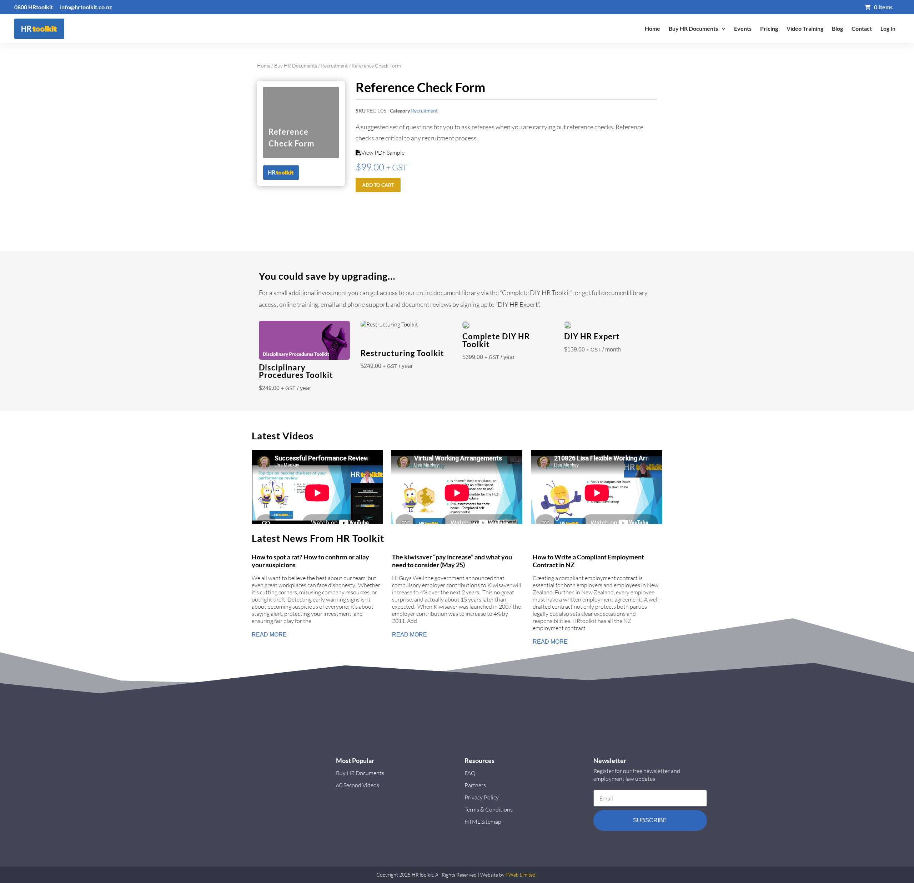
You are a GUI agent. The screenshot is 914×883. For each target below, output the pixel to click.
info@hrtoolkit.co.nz (86, 7)
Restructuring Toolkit (402, 353)
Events (743, 28)
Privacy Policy (481, 797)
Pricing (769, 28)
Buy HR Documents (693, 28)
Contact (862, 28)
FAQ (470, 773)
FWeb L (514, 875)
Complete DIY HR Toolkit (496, 340)
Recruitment (334, 66)
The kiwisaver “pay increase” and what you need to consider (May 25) (452, 561)
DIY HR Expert (592, 336)
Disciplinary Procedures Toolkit (296, 371)
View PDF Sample (383, 152)
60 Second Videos (357, 785)
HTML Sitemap (482, 821)
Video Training (805, 28)
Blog (837, 28)
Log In (887, 28)
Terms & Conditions (488, 809)
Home (652, 28)
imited (529, 875)
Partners (475, 785)
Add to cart (378, 185)
